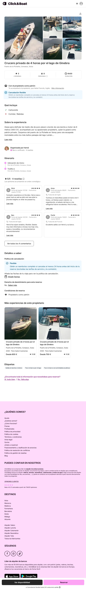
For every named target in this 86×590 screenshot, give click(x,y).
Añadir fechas (14, 277)
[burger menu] (77, 3)
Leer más (8, 139)
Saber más (12, 285)
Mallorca (7, 506)
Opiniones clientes (11, 481)
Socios (6, 442)
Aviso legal (8, 440)
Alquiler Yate (9, 536)
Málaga (7, 517)
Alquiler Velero (9, 525)
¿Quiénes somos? (10, 421)
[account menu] (81, 3)
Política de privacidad (12, 431)
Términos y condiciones (13, 437)
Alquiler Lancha (10, 528)
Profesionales (9, 429)
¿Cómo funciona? (10, 423)
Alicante (7, 519)
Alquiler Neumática (11, 533)
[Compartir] (80, 14)
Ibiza (6, 500)
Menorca (7, 503)
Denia (6, 514)
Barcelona (8, 511)
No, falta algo (23, 379)
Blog (6, 456)
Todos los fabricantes (12, 538)
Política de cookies (11, 434)
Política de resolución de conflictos (17, 450)
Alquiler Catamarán (11, 530)
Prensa (7, 426)
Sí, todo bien (9, 379)
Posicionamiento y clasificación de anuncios (20, 448)
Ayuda (6, 418)
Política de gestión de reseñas (15, 453)
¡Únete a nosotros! (11, 445)
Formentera (8, 508)
